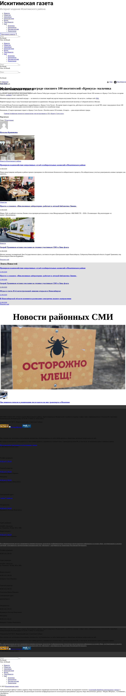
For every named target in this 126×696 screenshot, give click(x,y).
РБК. (97, 98)
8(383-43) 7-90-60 (6, 461)
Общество (7, 15)
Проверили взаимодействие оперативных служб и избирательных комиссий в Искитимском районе (42, 165)
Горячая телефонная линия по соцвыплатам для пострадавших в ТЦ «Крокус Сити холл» (34, 113)
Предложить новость (8, 34)
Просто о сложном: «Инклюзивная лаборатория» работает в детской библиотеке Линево (38, 206)
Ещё (5, 24)
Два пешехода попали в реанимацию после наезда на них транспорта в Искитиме (35, 402)
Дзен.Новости (8, 22)
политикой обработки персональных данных (104, 690)
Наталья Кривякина (9, 132)
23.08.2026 (3, 272)
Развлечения (12, 31)
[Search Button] (19, 36)
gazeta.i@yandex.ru (6, 498)
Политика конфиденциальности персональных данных (18, 445)
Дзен (111, 82)
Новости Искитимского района (10, 161)
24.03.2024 (3, 83)
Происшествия (9, 18)
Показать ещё (4, 259)
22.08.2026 (3, 287)
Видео (6, 20)
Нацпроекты (12, 27)
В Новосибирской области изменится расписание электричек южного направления (35, 299)
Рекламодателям (13, 29)
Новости (7, 13)
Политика (11, 26)
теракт (11, 120)
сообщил (9, 95)
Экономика (8, 17)
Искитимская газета (12, 686)
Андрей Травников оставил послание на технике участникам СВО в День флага (34, 247)
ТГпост (6, 120)
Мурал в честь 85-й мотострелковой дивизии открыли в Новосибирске (30, 291)
